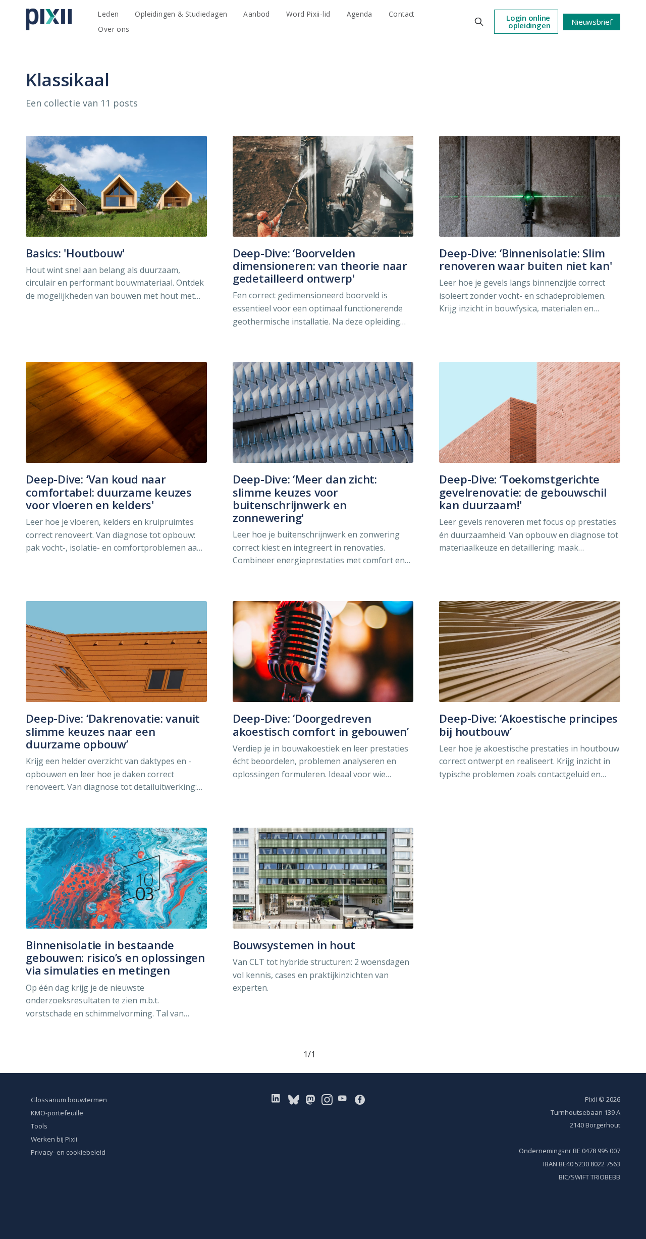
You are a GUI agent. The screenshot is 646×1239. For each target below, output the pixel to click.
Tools (39, 1125)
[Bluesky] (293, 1099)
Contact (401, 14)
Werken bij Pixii (54, 1139)
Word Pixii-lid (308, 14)
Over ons (113, 29)
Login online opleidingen (528, 21)
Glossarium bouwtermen (69, 1099)
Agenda (359, 14)
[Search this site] (479, 22)
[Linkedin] (278, 1099)
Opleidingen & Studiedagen (181, 14)
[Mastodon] (310, 1099)
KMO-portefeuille (57, 1112)
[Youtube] (344, 1099)
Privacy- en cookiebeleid (68, 1152)
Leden (108, 14)
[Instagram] (327, 1099)
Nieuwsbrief (591, 22)
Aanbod (256, 14)
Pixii (591, 1099)
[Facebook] (360, 1099)
